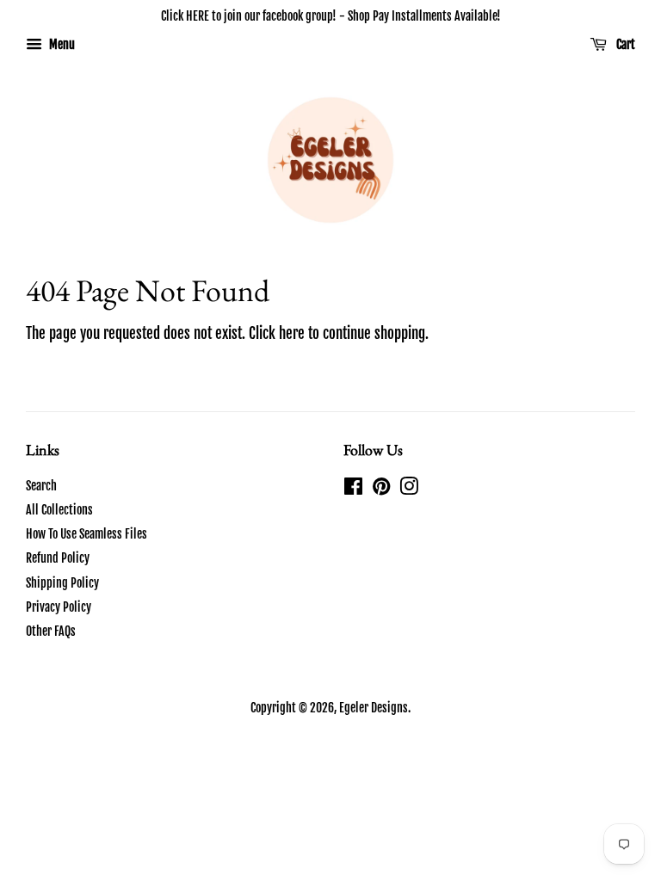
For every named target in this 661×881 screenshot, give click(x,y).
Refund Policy (58, 558)
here (292, 333)
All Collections (59, 510)
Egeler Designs (373, 707)
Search (41, 485)
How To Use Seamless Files (86, 534)
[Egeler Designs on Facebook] (353, 489)
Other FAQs (51, 631)
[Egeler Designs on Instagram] (408, 489)
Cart (624, 44)
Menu (60, 44)
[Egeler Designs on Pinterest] (381, 489)
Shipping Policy (62, 583)
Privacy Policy (58, 607)
